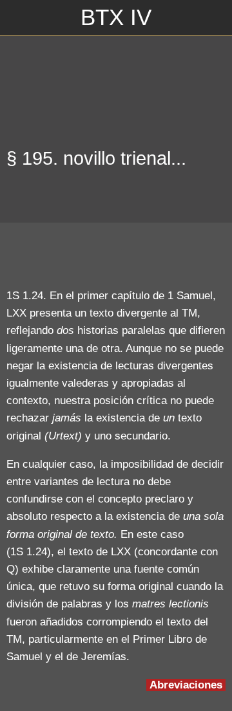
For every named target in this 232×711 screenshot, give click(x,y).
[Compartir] (210, 254)
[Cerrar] (18, 18)
